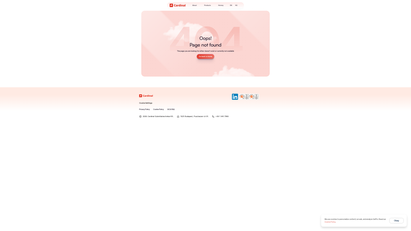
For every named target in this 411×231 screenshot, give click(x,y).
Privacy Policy (144, 109)
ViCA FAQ (171, 109)
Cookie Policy (158, 109)
